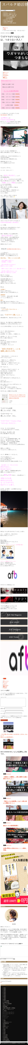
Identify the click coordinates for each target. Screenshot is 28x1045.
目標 (4, 1032)
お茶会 (5, 1010)
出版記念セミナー (7, 1022)
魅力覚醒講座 (6, 1040)
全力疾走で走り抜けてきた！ (14, 248)
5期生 (4, 995)
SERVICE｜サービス (8, 20)
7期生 (4, 998)
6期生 (4, 996)
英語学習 (5, 1037)
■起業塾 (5, 1006)
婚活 (4, 1025)
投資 (4, 1029)
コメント (3, 697)
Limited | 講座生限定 (8, 21)
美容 (4, 1033)
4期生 (4, 993)
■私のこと (5, 1005)
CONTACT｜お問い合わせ (9, 22)
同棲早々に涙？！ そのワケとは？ (14, 973)
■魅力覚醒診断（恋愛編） (9, 1008)
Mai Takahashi (4, 114)
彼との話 (5, 1027)
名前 (2, 708)
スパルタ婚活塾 (12, 1043)
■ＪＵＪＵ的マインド (8, 1009)
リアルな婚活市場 (10, 17)
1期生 (4, 989)
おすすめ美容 (9, 18)
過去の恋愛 (6, 1039)
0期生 (4, 988)
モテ (4, 1019)
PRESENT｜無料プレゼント (10, 14)
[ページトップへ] (1, 982)
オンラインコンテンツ (8, 1012)
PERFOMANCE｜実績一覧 (9, 15)
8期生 (4, 678)
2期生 (4, 990)
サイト (2, 713)
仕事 (4, 1020)
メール (3, 711)
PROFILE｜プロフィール (9, 12)
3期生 (4, 992)
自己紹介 (5, 1036)
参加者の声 (6, 1023)
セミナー (5, 1015)
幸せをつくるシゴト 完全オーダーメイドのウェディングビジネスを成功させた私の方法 (17, 396)
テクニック (6, 1016)
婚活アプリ (6, 1026)
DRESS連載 (6, 1000)
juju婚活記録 (6, 1002)
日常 (4, 1030)
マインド (5, 1017)
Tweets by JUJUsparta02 (6, 981)
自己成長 (5, 1035)
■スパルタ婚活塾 (7, 1003)
